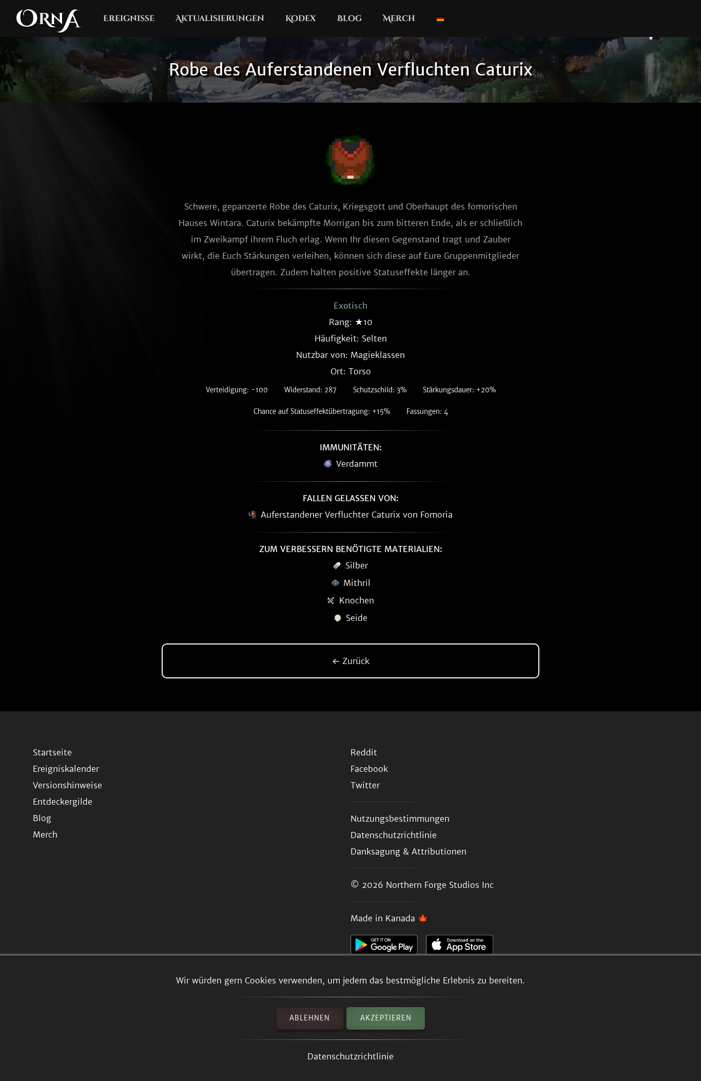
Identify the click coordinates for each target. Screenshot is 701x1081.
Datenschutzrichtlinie (350, 1056)
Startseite (52, 752)
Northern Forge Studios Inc (440, 885)
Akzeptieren (386, 1018)
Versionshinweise (67, 785)
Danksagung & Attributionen (408, 851)
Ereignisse (128, 18)
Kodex (300, 18)
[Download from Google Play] (388, 947)
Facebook (369, 769)
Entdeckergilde (62, 801)
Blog (349, 18)
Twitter (365, 785)
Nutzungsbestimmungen (400, 818)
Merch (399, 18)
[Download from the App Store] (463, 947)
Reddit (363, 752)
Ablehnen (309, 1018)
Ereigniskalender (66, 769)
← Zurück (350, 661)
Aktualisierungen (220, 18)
